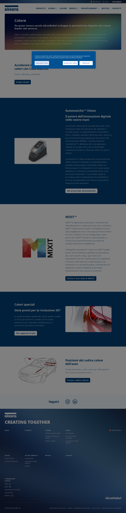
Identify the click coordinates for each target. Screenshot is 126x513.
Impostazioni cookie (42, 63)
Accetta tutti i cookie (70, 63)
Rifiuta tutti (86, 63)
